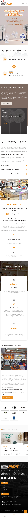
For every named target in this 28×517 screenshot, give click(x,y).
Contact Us (4, 489)
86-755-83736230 (18, 255)
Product (3, 487)
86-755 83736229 (10, 255)
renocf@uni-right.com (13, 256)
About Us (4, 485)
